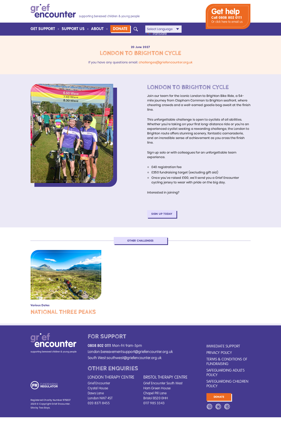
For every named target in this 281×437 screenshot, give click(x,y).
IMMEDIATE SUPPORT (223, 346)
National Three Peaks (63, 312)
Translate (159, 34)
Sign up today (161, 214)
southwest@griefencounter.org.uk (134, 358)
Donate (219, 397)
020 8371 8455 (99, 403)
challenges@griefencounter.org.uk (165, 62)
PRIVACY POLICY (219, 353)
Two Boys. (44, 407)
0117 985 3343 (154, 403)
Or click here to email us (227, 22)
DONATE (120, 29)
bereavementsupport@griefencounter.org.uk (137, 352)
